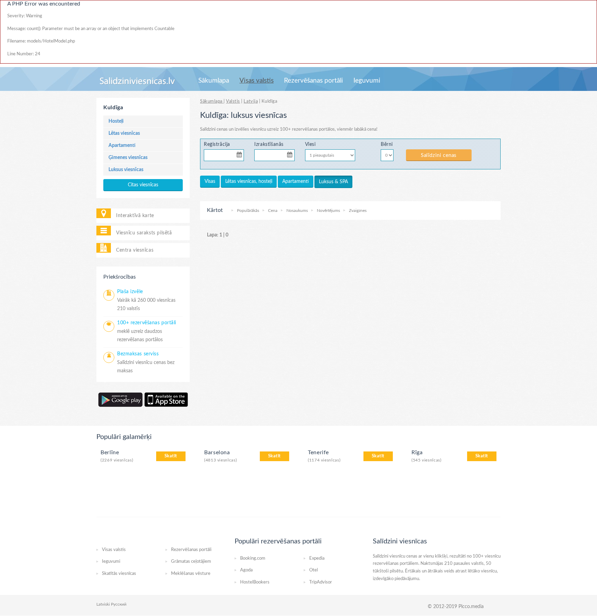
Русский (118, 604)
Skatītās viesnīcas (119, 573)
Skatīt (170, 456)
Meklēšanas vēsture (190, 573)
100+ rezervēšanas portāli (146, 322)
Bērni (387, 144)
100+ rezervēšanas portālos (307, 129)
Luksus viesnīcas (125, 169)
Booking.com (252, 558)
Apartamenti (121, 145)
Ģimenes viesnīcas (128, 157)
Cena (272, 210)
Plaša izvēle (130, 291)
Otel (313, 570)
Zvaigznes (358, 210)
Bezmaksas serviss (138, 354)
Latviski (103, 604)
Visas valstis (256, 80)
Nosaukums (297, 210)
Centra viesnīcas (134, 250)
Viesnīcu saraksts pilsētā (144, 232)
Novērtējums (328, 210)
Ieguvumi (366, 80)
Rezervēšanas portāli (313, 80)
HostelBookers (254, 582)
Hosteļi (116, 121)
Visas (210, 181)
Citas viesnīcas (143, 185)
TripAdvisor (320, 582)
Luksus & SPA (333, 181)
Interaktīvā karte (135, 215)
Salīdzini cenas (439, 155)
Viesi (310, 144)
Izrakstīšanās (269, 144)
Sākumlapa (213, 80)
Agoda (246, 570)
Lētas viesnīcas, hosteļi (248, 181)
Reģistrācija (217, 144)
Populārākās (248, 210)
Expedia (316, 558)
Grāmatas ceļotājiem (191, 561)
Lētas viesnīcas (124, 133)
